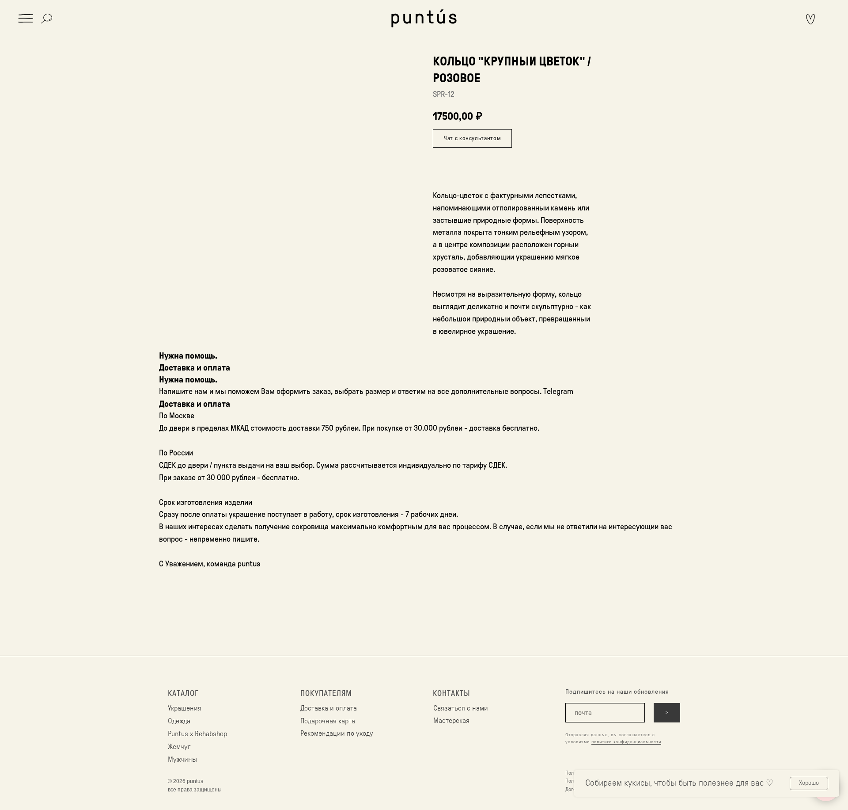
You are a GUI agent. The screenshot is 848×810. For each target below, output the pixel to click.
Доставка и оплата (328, 708)
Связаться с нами (460, 708)
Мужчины (182, 759)
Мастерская (451, 720)
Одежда (179, 721)
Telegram (558, 391)
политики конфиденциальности (626, 742)
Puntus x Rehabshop (197, 733)
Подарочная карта (327, 721)
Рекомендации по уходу (336, 733)
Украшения (184, 708)
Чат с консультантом (472, 138)
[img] (424, 18)
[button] (25, 18)
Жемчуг (179, 746)
